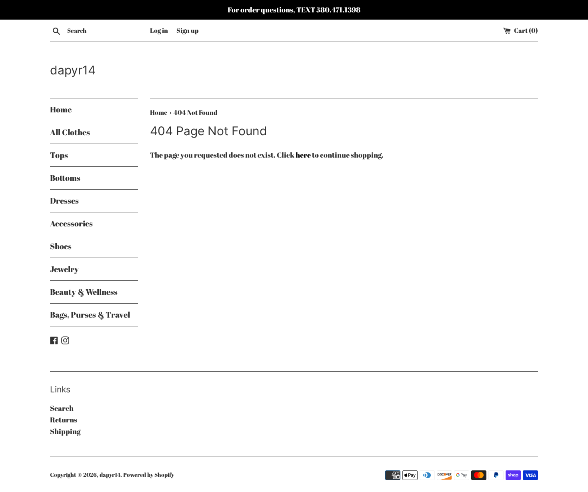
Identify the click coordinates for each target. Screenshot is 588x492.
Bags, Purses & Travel (90, 314)
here (303, 155)
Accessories (71, 223)
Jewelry (64, 269)
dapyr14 (73, 70)
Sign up (187, 30)
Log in (159, 30)
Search (62, 408)
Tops (59, 155)
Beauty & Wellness (84, 291)
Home (61, 109)
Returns (63, 419)
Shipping (65, 431)
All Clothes (70, 132)
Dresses (64, 200)
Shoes (61, 246)
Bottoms (65, 177)
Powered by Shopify (148, 474)
